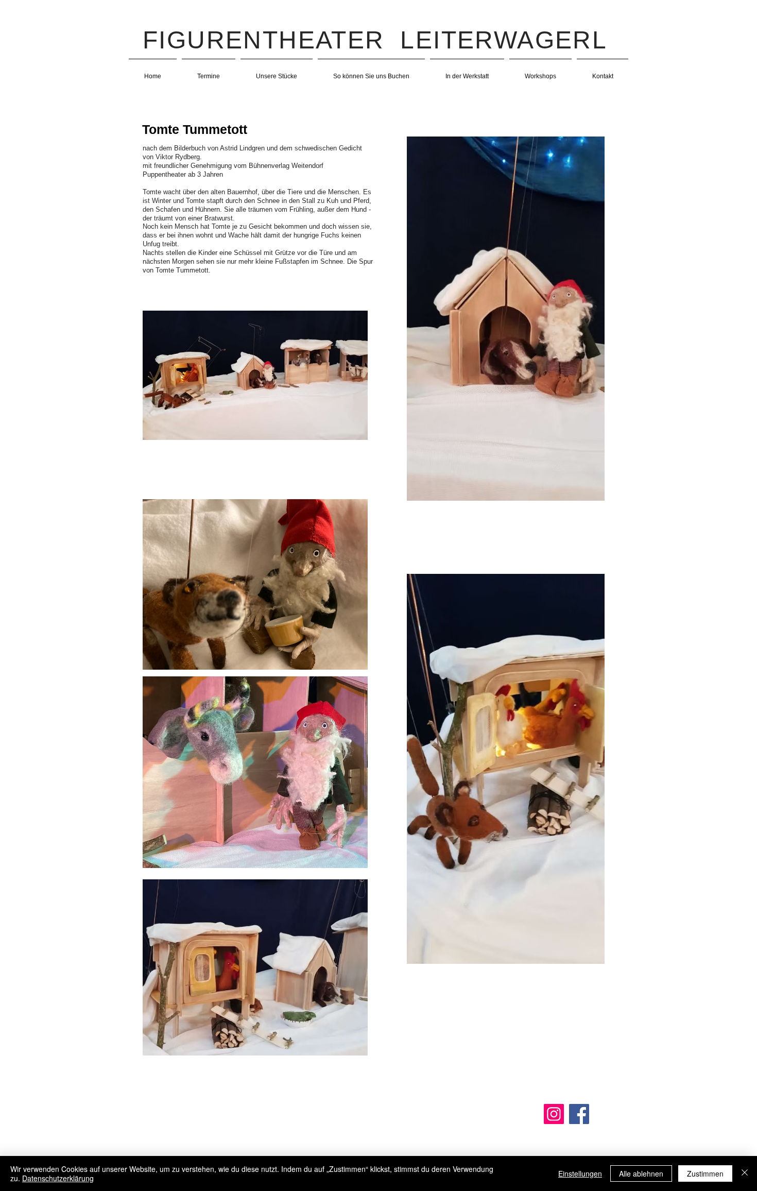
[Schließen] (744, 1173)
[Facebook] (579, 1114)
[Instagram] (554, 1114)
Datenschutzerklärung (58, 1178)
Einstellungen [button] (580, 1173)
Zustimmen (705, 1173)
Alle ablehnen (641, 1173)
